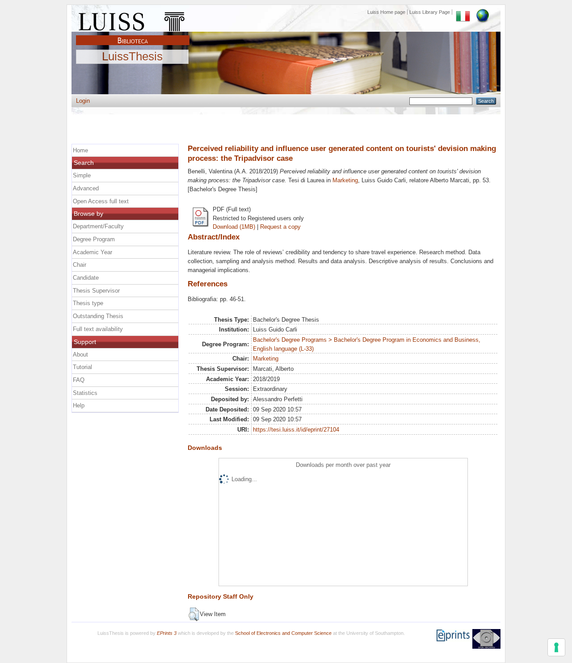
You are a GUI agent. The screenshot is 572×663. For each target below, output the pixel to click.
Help (78, 405)
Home (80, 150)
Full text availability (98, 329)
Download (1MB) (234, 226)
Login (83, 100)
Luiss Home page (386, 12)
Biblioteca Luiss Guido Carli (132, 35)
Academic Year (92, 252)
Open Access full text (101, 201)
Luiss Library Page (429, 12)
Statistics (85, 393)
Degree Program (94, 239)
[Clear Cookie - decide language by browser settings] (483, 12)
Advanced (86, 188)
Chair (79, 264)
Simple (82, 175)
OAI (486, 639)
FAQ (78, 380)
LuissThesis (132, 56)
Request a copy (280, 226)
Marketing (345, 180)
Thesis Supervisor (96, 290)
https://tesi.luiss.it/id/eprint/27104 (296, 429)
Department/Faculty (98, 226)
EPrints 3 (167, 633)
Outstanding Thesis (98, 316)
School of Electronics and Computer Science (283, 633)
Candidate (86, 277)
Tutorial (82, 367)
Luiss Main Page (132, 19)
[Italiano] (463, 12)
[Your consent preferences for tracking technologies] (556, 647)
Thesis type (88, 303)
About (80, 354)
